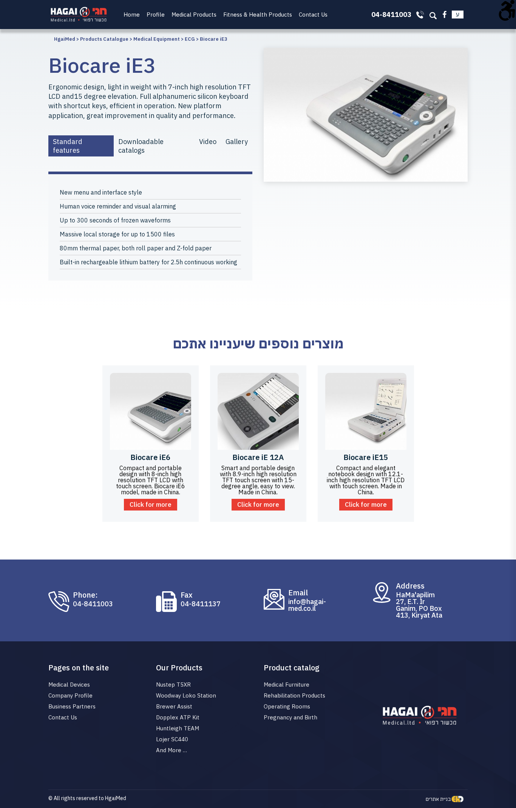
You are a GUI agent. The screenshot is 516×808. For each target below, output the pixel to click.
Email (298, 592)
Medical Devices (69, 684)
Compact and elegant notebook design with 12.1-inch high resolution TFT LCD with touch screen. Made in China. (366, 480)
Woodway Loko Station (186, 695)
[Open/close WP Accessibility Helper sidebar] (507, 9)
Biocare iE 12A (258, 457)
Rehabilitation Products (294, 695)
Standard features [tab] (67, 146)
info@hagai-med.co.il (307, 605)
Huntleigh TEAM (177, 728)
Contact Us (313, 14)
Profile (156, 14)
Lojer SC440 (172, 739)
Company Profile (70, 695)
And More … (171, 750)
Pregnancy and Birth (290, 717)
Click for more (150, 504)
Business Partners (72, 706)
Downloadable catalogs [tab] (141, 146)
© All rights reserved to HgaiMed (87, 798)
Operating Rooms (287, 706)
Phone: (85, 595)
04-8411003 (93, 604)
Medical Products (193, 14)
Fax (187, 595)
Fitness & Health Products (257, 14)
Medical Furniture (286, 684)
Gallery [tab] (237, 141)
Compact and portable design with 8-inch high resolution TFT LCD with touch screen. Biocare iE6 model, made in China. (150, 480)
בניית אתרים (438, 799)
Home (132, 14)
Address (410, 586)
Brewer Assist (174, 706)
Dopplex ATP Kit (177, 717)
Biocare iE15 (365, 457)
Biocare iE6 (150, 457)
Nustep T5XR (173, 684)
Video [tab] (207, 141)
